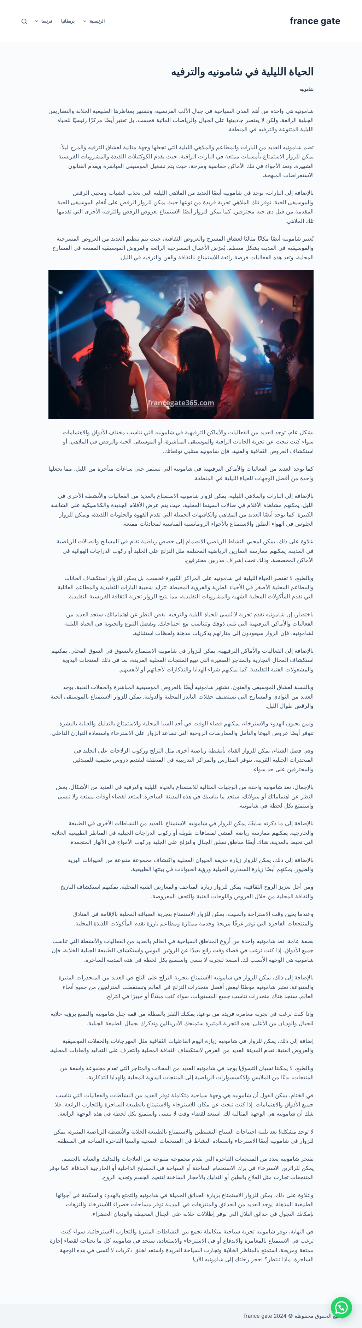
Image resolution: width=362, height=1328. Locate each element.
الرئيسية (97, 21)
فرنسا (46, 21)
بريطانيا (68, 21)
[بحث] (24, 21)
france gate (315, 21)
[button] (341, 1307)
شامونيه (307, 89)
